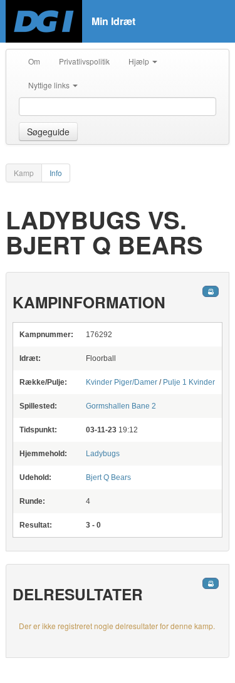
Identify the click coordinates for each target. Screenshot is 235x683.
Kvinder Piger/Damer (121, 382)
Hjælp (139, 61)
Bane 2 (121, 406)
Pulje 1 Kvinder (189, 382)
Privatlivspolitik (84, 61)
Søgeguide (48, 131)
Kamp (24, 172)
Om (34, 61)
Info (56, 172)
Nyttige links (49, 85)
